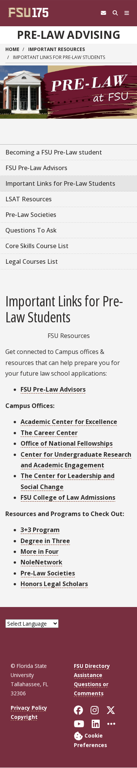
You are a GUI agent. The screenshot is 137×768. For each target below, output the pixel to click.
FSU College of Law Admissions (68, 497)
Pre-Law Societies (48, 573)
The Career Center (49, 433)
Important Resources (56, 49)
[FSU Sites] (127, 13)
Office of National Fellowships (67, 443)
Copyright (24, 716)
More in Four (40, 551)
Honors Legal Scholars (54, 584)
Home (12, 49)
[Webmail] (103, 13)
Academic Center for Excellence (69, 421)
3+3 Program (40, 530)
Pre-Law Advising (68, 34)
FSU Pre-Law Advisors (53, 389)
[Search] (115, 13)
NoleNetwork (41, 562)
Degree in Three (45, 541)
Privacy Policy (29, 707)
